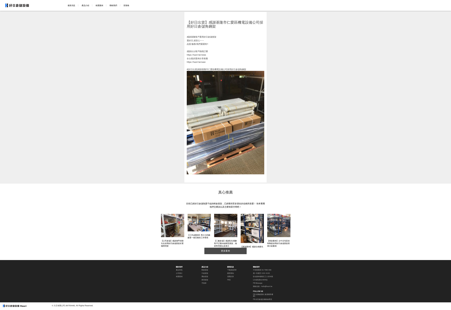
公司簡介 (179, 273)
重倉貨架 (205, 276)
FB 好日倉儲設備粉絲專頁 (262, 299)
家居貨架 (205, 279)
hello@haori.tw (266, 286)
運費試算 (230, 276)
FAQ (229, 279)
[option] (172, 231)
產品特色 (179, 270)
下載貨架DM (231, 270)
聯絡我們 (113, 5)
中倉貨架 (205, 273)
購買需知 (230, 273)
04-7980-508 (266, 270)
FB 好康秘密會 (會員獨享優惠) (263, 295)
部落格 (126, 5)
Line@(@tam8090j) (260, 279)
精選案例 (99, 5)
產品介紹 (85, 5)
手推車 (204, 283)
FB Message (257, 283)
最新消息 (71, 5)
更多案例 (225, 250)
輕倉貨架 (205, 270)
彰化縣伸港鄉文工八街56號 (263, 276)
